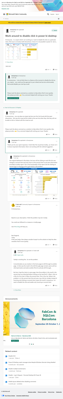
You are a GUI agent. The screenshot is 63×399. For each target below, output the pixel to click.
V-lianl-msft (18, 204)
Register (52, 14)
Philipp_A (17, 358)
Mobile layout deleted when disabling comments (22, 381)
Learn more (47, 22)
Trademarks (59, 392)
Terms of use (51, 392)
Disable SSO (12, 356)
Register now (5, 8)
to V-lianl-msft (35, 250)
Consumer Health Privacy (22, 395)
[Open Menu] (59, 19)
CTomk (16, 377)
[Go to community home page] (16, 14)
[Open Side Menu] (4, 14)
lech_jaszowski (20, 364)
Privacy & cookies (42, 392)
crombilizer (19, 383)
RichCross (18, 371)
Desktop (6, 18)
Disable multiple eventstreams (17, 369)
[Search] (48, 14)
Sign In (57, 14)
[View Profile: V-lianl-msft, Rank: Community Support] (13, 205)
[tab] (31, 344)
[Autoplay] (29, 344)
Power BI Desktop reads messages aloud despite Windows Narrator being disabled (32, 362)
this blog (17, 226)
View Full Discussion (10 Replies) (13, 107)
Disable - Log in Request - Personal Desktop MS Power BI (25, 375)
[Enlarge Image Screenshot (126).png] (33, 181)
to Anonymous (21, 75)
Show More (10, 62)
